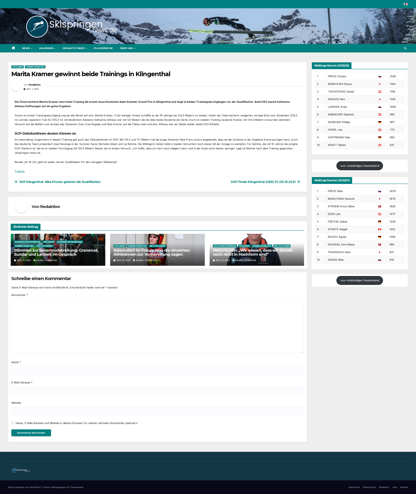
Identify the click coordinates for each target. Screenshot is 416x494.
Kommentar (19, 295)
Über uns (127, 48)
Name (16, 362)
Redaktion (35, 84)
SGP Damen (17, 67)
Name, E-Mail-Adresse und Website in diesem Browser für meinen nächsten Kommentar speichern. (77, 423)
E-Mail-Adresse (21, 382)
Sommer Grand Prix (35, 67)
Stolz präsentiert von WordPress (24, 487)
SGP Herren (48, 242)
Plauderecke (103, 48)
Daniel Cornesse (46, 260)
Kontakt (404, 487)
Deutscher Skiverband (225, 246)
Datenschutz (369, 487)
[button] (405, 48)
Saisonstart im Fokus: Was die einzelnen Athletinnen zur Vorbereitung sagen (151, 252)
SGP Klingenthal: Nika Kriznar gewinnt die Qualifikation (60, 182)
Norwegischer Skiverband (27, 242)
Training (20, 171)
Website (16, 402)
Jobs (394, 487)
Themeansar (76, 487)
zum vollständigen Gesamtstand (359, 165)
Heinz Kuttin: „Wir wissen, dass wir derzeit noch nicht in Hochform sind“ (253, 252)
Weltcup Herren (44, 246)
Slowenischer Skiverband (69, 242)
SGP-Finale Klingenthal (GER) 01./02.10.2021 (263, 182)
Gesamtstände (74, 48)
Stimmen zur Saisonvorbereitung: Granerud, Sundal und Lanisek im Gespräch (56, 252)
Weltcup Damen (157, 246)
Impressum (354, 487)
